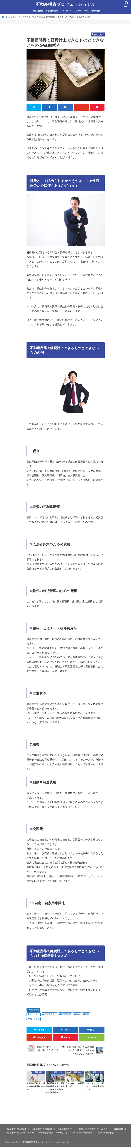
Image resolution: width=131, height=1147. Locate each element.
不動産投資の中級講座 (41, 1129)
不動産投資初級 (37, 11)
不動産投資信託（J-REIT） (51, 1132)
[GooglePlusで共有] (81, 107)
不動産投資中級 (52, 11)
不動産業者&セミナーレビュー (19, 1132)
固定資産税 (66, 1014)
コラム (86, 11)
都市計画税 (34, 1019)
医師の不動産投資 (106, 1132)
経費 (87, 1014)
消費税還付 (95, 11)
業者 (78, 1014)
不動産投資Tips (64, 1129)
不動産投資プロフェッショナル (65, 4)
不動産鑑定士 (50, 1014)
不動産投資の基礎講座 (15, 1129)
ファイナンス (66, 11)
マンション (34, 1014)
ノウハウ (77, 11)
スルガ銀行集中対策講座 (80, 1132)
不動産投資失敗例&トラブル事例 (92, 1129)
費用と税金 (34, 1010)
